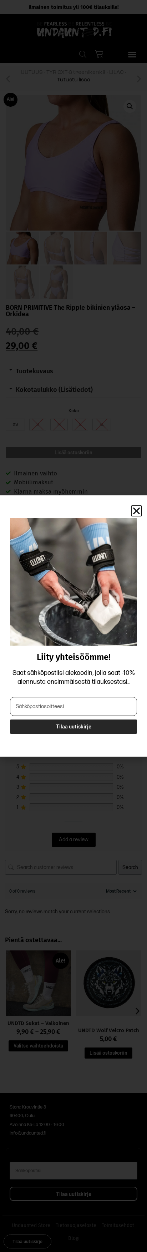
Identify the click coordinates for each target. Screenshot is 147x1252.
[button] (136, 511)
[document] (73, 626)
